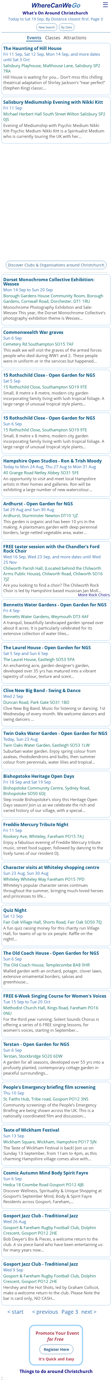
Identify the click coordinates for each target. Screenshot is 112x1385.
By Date (66, 27)
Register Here (56, 1349)
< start (15, 1311)
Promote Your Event (57, 1336)
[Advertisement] (56, 201)
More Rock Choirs (94, 594)
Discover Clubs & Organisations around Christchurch (56, 265)
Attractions (75, 38)
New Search (47, 27)
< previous (45, 1311)
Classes (52, 38)
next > (89, 1311)
